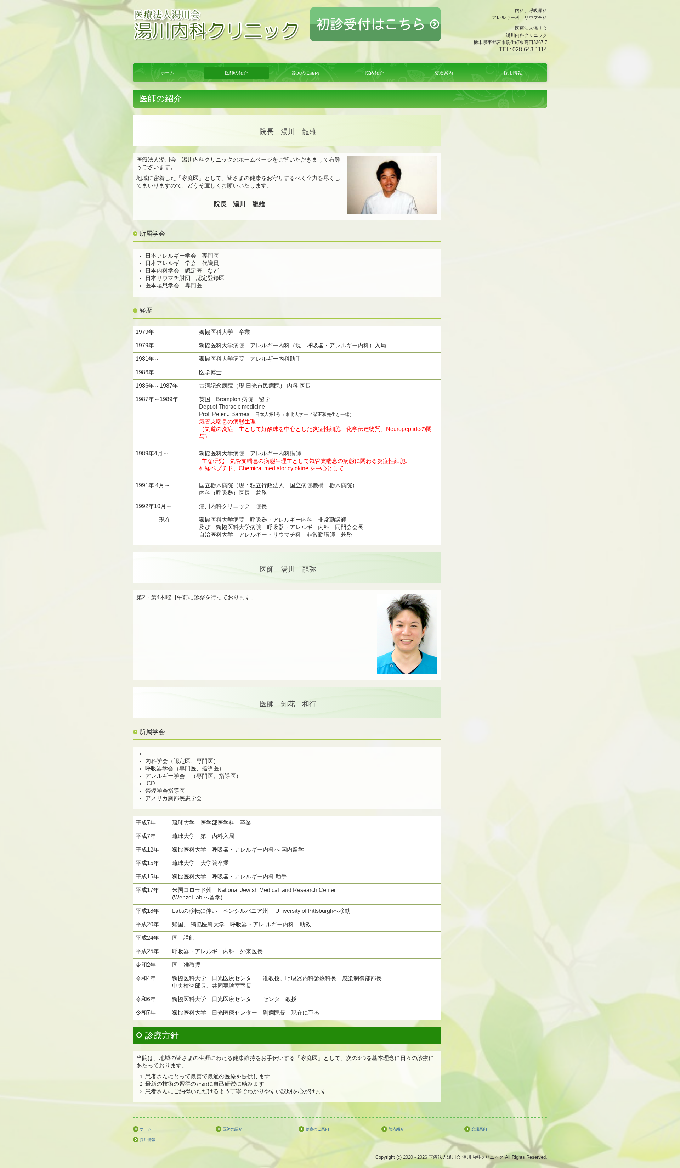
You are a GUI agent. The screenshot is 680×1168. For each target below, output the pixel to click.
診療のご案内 (305, 72)
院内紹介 (375, 72)
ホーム (167, 72)
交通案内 (444, 72)
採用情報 (513, 72)
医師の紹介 (236, 72)
